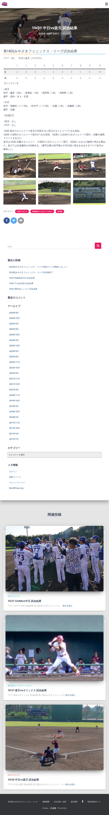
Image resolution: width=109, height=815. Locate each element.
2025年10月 (14, 318)
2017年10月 (14, 428)
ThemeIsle (62, 808)
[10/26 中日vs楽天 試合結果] (54, 737)
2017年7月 (14, 439)
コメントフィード (17, 482)
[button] (106, 4)
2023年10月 (14, 345)
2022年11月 (14, 362)
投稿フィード (15, 477)
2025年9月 (14, 323)
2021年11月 (14, 378)
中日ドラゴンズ (22, 211)
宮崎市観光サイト (94, 801)
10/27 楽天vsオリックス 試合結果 (27, 690)
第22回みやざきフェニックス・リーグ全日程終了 (31, 272)
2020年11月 (14, 395)
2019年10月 (14, 400)
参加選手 (74, 801)
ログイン (13, 471)
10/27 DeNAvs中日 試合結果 (22, 278)
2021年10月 (14, 384)
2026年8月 (14, 312)
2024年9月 (14, 340)
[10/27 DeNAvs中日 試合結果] (54, 558)
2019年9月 (14, 406)
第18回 (60, 211)
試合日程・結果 (60, 801)
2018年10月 (14, 411)
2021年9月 (14, 389)
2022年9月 (14, 373)
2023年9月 (14, 351)
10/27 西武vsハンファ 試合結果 (23, 288)
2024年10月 (14, 334)
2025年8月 (14, 329)
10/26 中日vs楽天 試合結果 (23, 779)
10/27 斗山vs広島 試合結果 (21, 283)
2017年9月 (14, 433)
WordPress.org (16, 488)
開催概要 (46, 801)
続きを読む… (68, 605)
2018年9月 (14, 417)
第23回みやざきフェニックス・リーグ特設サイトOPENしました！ (38, 266)
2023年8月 (14, 356)
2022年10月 (14, 367)
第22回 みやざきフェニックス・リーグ (23, 801)
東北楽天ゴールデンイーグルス (42, 211)
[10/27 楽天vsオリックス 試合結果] (54, 647)
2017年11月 (14, 422)
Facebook (82, 801)
